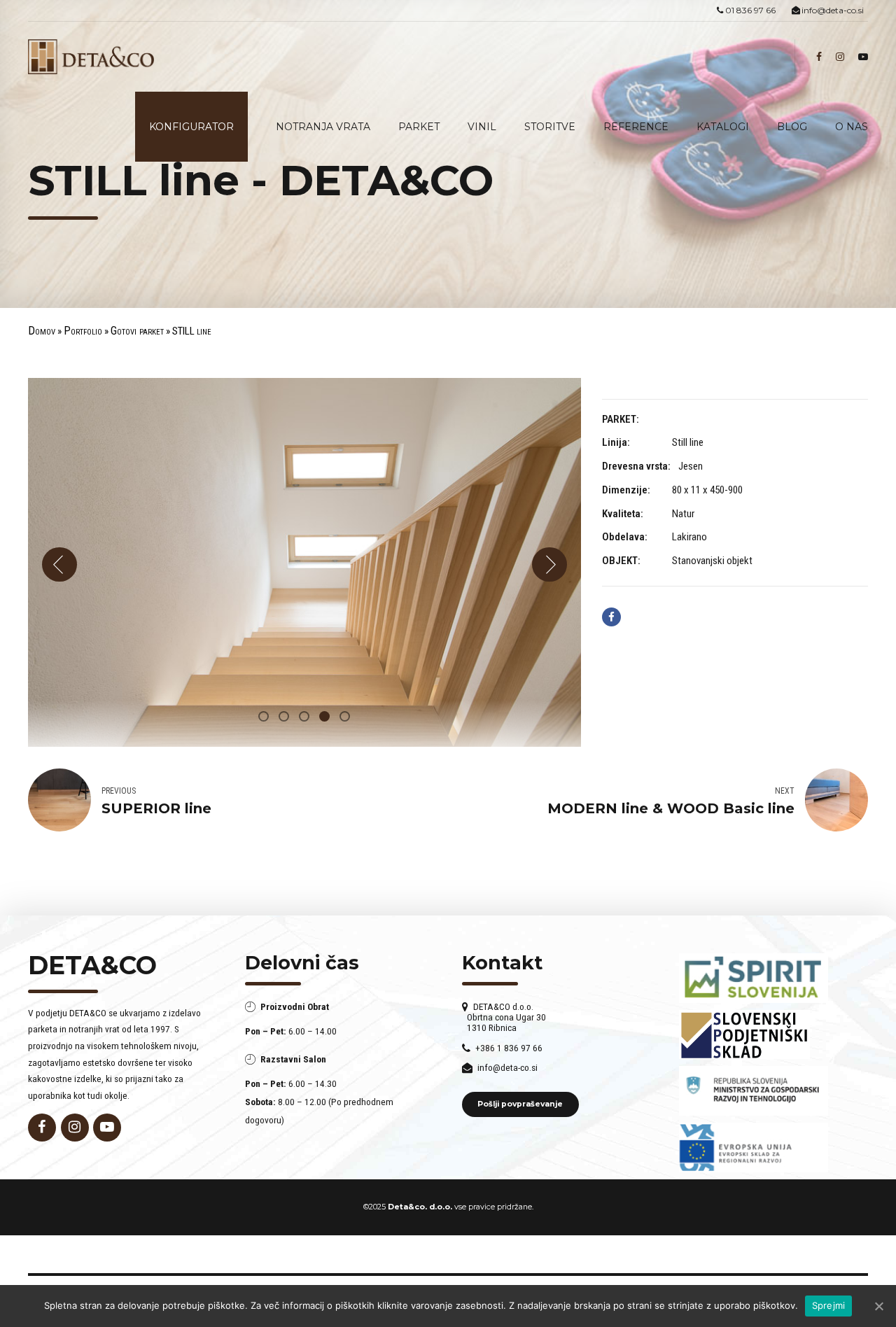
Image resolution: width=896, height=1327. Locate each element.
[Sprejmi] (879, 1306)
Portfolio (83, 330)
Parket (419, 126)
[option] (304, 562)
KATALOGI (722, 126)
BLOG (792, 126)
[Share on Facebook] (611, 617)
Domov (41, 330)
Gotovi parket (137, 330)
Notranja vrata (323, 126)
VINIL (482, 126)
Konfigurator (191, 126)
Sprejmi (829, 1305)
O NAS (851, 126)
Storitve (549, 126)
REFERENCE (635, 126)
